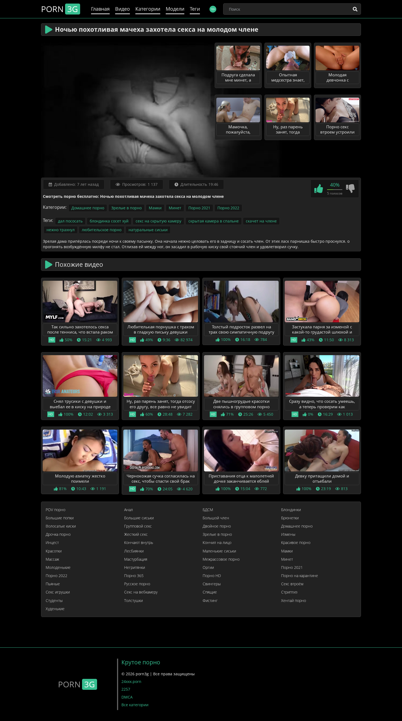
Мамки (155, 207)
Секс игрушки (58, 592)
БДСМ (208, 509)
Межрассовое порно (221, 559)
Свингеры (212, 583)
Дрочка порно (58, 534)
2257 (125, 689)
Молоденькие (58, 567)
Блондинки (291, 509)
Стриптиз (289, 592)
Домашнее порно (87, 207)
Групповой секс (138, 526)
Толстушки (133, 600)
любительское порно (101, 229)
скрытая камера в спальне (213, 221)
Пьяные (53, 583)
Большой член (216, 518)
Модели (175, 9)
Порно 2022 (228, 207)
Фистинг (210, 600)
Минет (175, 207)
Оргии (208, 567)
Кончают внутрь (138, 542)
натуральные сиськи (148, 229)
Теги (195, 9)
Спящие (210, 592)
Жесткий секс (136, 534)
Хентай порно (293, 600)
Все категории (134, 704)
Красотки (54, 551)
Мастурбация (135, 559)
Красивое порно (295, 542)
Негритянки (134, 567)
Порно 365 (134, 575)
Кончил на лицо (217, 542)
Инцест (52, 542)
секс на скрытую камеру (158, 221)
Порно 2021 (199, 207)
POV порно (55, 509)
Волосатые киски (61, 526)
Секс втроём (292, 583)
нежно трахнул (60, 229)
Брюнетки (290, 518)
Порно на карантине (299, 575)
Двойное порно (217, 526)
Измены (288, 534)
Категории (147, 9)
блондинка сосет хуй (109, 221)
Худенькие (55, 608)
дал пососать (70, 221)
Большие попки (60, 518)
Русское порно (137, 583)
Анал (128, 509)
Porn (59, 9)
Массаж (52, 559)
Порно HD (212, 575)
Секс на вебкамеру (141, 592)
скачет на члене (261, 221)
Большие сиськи (139, 518)
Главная (100, 9)
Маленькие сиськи (219, 551)
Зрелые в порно (126, 207)
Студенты (54, 600)
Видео (122, 9)
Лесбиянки (134, 551)
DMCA (127, 697)
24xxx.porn (131, 681)
